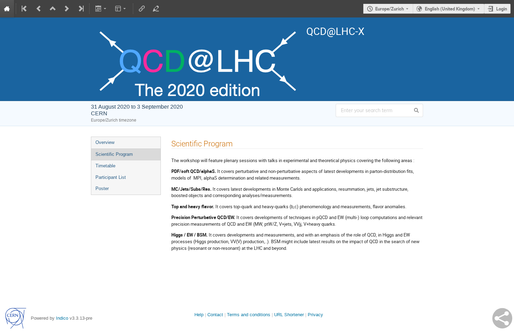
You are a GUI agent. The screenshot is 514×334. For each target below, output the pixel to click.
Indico (62, 318)
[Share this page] (502, 318)
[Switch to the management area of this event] (156, 8)
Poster (102, 188)
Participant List (110, 177)
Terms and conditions (248, 315)
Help (199, 315)
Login (501, 9)
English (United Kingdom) (450, 9)
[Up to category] (53, 8)
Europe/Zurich (389, 9)
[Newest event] (80, 8)
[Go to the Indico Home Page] (7, 8)
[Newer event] (67, 8)
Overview (104, 142)
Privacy (315, 315)
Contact (215, 315)
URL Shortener (289, 315)
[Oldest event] (25, 8)
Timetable (105, 165)
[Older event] (39, 8)
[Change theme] (121, 8)
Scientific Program (114, 154)
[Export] (101, 8)
